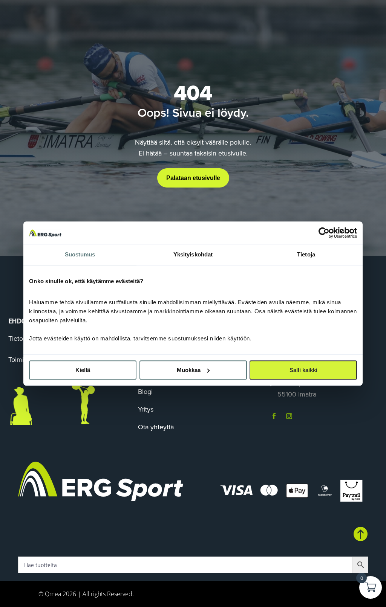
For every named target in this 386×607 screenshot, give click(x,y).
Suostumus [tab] (80, 254)
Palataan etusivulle (193, 178)
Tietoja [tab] (306, 254)
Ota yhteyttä (156, 427)
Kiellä (82, 370)
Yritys (145, 409)
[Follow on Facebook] (274, 416)
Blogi (145, 392)
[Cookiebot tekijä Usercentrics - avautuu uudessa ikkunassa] (324, 232)
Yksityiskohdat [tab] (193, 254)
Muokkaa (189, 370)
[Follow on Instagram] (289, 416)
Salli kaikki (303, 370)
